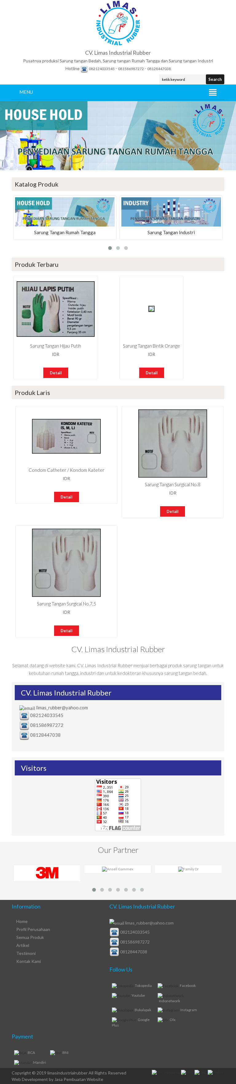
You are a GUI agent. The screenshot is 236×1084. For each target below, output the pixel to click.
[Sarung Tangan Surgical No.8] (172, 476)
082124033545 (102, 68)
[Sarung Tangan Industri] (171, 225)
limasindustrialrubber (67, 1072)
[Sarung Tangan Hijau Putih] (56, 335)
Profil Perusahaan (33, 929)
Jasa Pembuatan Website (78, 1079)
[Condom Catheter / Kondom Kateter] (66, 452)
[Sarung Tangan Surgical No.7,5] (66, 595)
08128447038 (159, 68)
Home (22, 921)
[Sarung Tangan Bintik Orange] (151, 310)
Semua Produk (30, 937)
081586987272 (131, 68)
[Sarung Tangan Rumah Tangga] (65, 225)
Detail (56, 372)
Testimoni (26, 953)
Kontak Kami (28, 961)
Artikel (22, 945)
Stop (3, 174)
